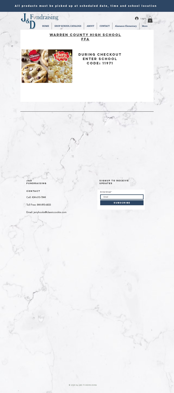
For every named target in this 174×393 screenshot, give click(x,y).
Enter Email (105, 192)
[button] (150, 19)
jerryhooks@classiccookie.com (50, 212)
